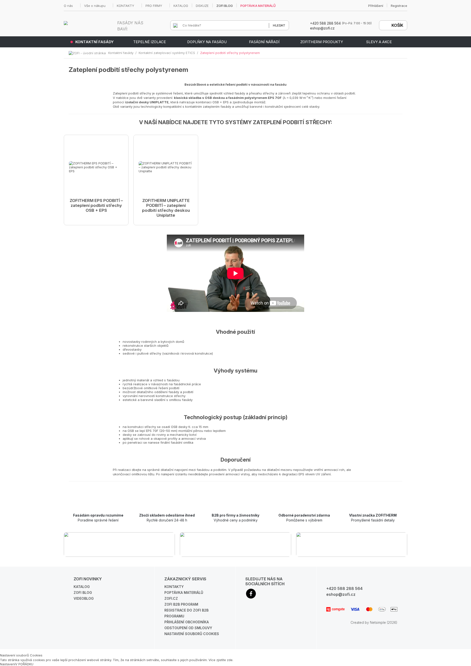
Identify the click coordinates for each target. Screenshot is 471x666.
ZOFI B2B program (181, 604)
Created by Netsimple (368, 622)
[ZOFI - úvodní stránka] (88, 53)
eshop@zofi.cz (340, 594)
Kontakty (174, 587)
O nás (68, 6)
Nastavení (7, 664)
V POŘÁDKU (24, 664)
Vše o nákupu (94, 6)
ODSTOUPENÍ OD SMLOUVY (188, 628)
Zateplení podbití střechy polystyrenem (230, 53)
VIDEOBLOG (84, 598)
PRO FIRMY (153, 6)
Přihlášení (375, 6)
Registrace (399, 6)
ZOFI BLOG (224, 6)
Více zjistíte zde (221, 660)
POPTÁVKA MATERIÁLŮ (258, 6)
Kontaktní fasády (120, 53)
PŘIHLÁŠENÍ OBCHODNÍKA (186, 622)
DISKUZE (202, 6)
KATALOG (180, 6)
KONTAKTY (125, 6)
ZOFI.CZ (171, 598)
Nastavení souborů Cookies (191, 634)
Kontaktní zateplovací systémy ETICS (167, 53)
